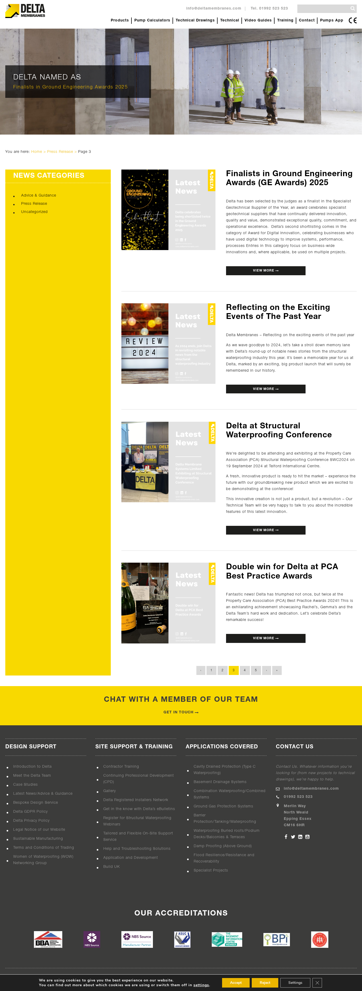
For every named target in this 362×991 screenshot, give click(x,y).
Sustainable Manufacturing (38, 839)
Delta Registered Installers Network (135, 800)
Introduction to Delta (32, 766)
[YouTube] (307, 836)
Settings (295, 982)
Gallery (109, 791)
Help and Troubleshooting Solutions (137, 849)
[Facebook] (286, 836)
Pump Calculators (152, 20)
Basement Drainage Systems (220, 782)
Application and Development (130, 858)
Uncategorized (34, 212)
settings (201, 985)
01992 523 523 (298, 797)
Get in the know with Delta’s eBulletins (139, 809)
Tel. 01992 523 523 (269, 8)
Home (36, 152)
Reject (265, 982)
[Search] (353, 8)
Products (120, 20)
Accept (236, 982)
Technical (229, 20)
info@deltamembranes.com (213, 8)
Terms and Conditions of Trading (43, 848)
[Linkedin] (300, 836)
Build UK (111, 867)
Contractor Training (121, 766)
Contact (307, 20)
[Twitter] (293, 836)
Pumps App (331, 20)
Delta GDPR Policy (30, 812)
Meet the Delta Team (32, 775)
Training (285, 20)
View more (264, 270)
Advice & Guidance (38, 195)
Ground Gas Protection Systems (223, 806)
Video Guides (258, 20)
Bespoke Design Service (35, 803)
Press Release (60, 152)
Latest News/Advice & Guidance (43, 794)
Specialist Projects (211, 870)
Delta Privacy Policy (31, 821)
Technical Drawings (195, 20)
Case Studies (25, 784)
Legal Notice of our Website (39, 830)
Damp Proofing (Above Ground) (223, 846)
